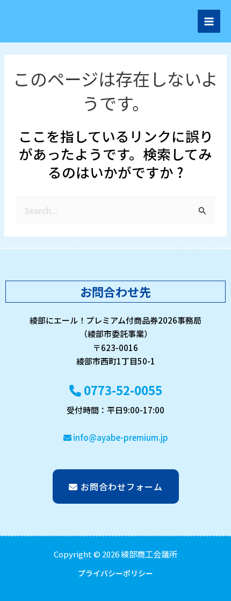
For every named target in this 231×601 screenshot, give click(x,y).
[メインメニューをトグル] (209, 21)
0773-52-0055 (121, 389)
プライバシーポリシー (115, 573)
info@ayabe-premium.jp (119, 437)
